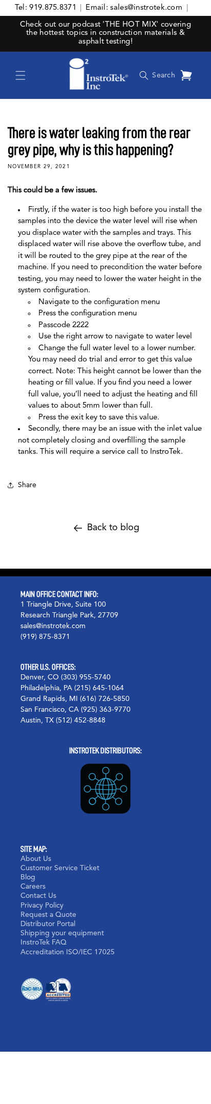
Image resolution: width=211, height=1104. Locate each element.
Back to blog (113, 527)
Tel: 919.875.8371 (45, 8)
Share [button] (27, 485)
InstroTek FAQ (43, 942)
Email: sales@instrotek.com (134, 8)
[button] (20, 75)
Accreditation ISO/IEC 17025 (67, 952)
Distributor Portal (47, 924)
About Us (35, 858)
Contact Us (38, 895)
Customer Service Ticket (59, 868)
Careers (33, 886)
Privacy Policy (42, 905)
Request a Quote (48, 914)
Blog (27, 877)
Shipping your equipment (62, 933)
